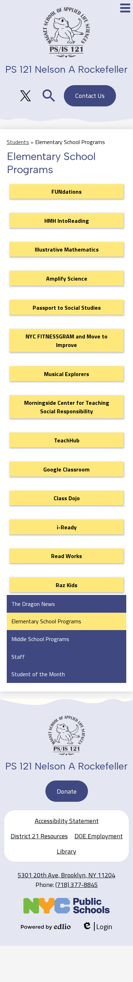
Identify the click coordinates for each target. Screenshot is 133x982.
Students (18, 142)
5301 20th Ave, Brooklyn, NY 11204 (66, 875)
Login (97, 926)
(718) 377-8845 (76, 884)
